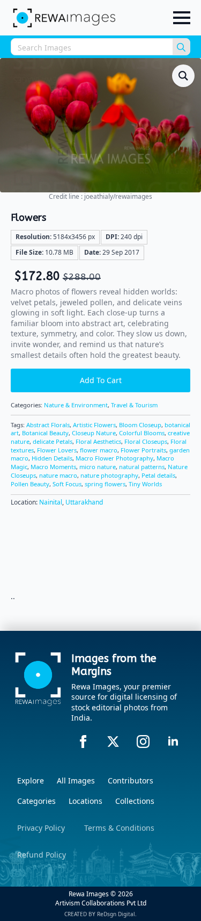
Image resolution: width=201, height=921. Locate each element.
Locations (85, 801)
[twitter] (113, 741)
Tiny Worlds (145, 484)
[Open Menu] (181, 17)
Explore (30, 780)
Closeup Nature (94, 433)
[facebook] (83, 741)
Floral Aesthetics (98, 441)
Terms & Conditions (119, 828)
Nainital (50, 502)
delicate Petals (52, 441)
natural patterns (142, 467)
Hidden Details (52, 458)
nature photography (109, 475)
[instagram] (143, 741)
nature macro (58, 475)
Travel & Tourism (134, 405)
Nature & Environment (76, 405)
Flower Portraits (143, 450)
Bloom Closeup (140, 425)
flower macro (98, 450)
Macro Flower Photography (114, 458)
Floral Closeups (145, 441)
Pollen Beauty (30, 484)
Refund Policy (41, 855)
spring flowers (105, 484)
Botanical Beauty (45, 433)
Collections (134, 801)
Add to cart (101, 380)
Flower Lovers (57, 450)
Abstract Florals (48, 425)
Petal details (158, 475)
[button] (183, 75)
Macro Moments (53, 467)
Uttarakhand (84, 502)
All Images (76, 780)
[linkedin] (173, 741)
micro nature (97, 467)
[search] (181, 47)
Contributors (130, 780)
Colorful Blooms (142, 433)
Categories (36, 801)
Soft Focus (67, 484)
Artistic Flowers (94, 425)
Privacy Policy (41, 828)
